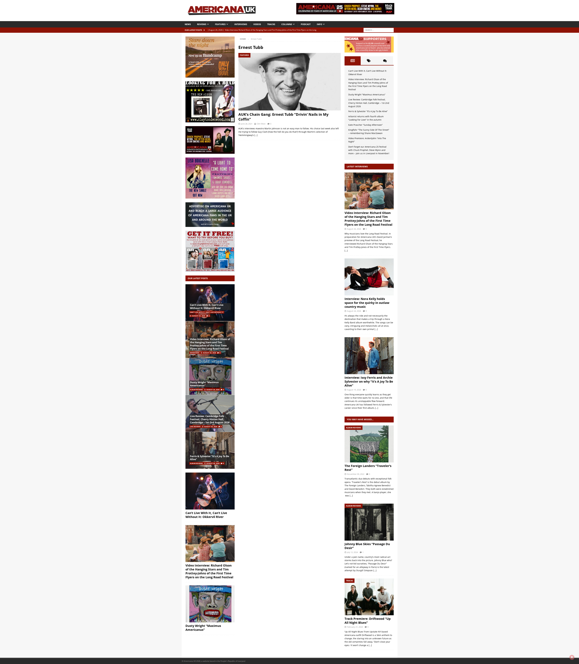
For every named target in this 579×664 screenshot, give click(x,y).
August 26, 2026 (198, 316)
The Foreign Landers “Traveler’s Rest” (368, 468)
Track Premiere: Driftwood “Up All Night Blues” (368, 621)
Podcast (306, 24)
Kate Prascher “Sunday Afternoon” (365, 124)
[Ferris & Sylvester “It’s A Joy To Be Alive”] (210, 450)
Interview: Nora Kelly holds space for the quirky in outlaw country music (367, 303)
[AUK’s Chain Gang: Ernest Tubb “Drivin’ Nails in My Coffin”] (289, 81)
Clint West (261, 123)
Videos (257, 24)
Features (220, 24)
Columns (286, 24)
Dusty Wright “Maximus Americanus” (204, 384)
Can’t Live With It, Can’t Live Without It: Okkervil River (206, 306)
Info (319, 24)
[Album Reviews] (369, 443)
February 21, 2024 (355, 627)
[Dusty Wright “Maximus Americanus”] (210, 376)
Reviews (201, 24)
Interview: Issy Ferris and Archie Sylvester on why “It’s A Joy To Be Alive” (369, 381)
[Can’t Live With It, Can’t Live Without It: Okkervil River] (210, 302)
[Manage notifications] (572, 657)
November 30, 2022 (355, 474)
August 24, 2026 (354, 311)
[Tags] (369, 60)
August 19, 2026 (354, 389)
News (188, 24)
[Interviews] (369, 190)
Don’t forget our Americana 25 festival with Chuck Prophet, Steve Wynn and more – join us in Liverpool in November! (368, 150)
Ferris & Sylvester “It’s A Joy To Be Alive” (209, 458)
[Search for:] (379, 29)
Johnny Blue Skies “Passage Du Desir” (367, 546)
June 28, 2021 (246, 123)
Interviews (240, 24)
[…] (256, 135)
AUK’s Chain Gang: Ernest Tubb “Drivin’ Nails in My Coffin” (283, 116)
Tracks (271, 24)
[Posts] (353, 60)
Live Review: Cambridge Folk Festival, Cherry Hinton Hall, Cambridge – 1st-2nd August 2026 (209, 419)
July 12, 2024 (352, 552)
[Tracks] (369, 596)
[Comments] (385, 60)
